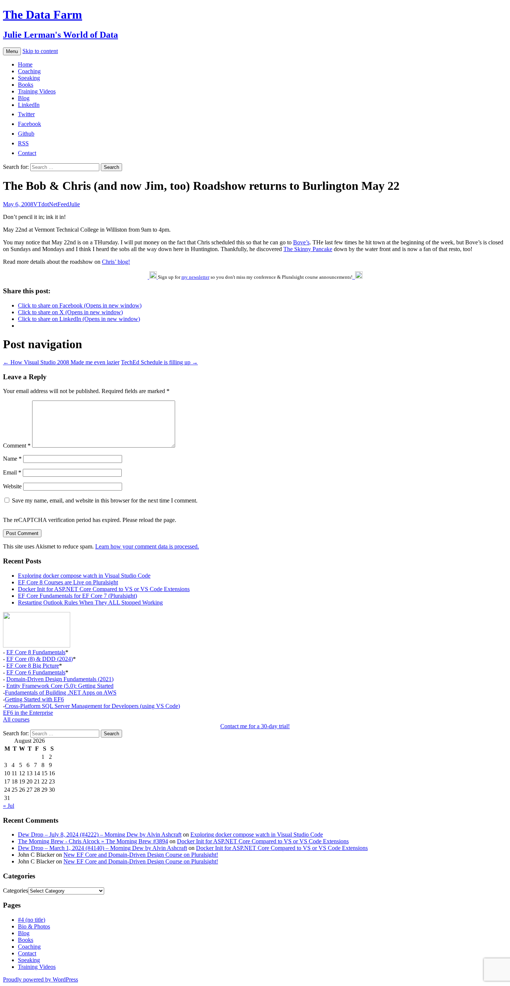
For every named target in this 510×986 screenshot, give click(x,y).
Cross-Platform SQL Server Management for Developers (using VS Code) (92, 706)
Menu (12, 51)
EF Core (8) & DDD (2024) (39, 659)
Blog (23, 98)
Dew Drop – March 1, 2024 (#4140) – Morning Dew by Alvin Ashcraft (102, 848)
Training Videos (37, 91)
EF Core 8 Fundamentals (35, 652)
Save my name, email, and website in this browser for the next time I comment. (105, 500)
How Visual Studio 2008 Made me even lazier (61, 362)
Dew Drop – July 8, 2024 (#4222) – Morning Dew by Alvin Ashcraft (99, 834)
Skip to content (40, 51)
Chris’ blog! (116, 262)
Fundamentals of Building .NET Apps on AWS (60, 692)
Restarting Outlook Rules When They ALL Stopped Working (90, 602)
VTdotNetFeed (51, 204)
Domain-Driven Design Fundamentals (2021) (59, 679)
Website (12, 486)
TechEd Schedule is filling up (159, 362)
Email (12, 472)
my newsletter (195, 277)
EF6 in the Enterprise (28, 713)
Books (25, 84)
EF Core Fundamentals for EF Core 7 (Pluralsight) (77, 596)
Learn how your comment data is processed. (147, 546)
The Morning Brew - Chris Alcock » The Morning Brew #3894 (93, 841)
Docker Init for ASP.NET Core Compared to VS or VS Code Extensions (104, 589)
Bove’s (301, 242)
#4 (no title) (31, 920)
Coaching (29, 71)
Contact (27, 953)
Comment (17, 445)
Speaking (29, 78)
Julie (74, 204)
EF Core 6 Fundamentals (35, 672)
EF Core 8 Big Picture (32, 665)
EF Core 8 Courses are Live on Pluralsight (68, 582)
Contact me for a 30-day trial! (255, 726)
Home (25, 64)
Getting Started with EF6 (34, 699)
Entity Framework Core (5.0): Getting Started (59, 686)
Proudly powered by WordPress (40, 979)
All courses (16, 719)
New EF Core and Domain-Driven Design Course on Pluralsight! (140, 854)
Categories (15, 890)
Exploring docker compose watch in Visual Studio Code (84, 575)
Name (12, 458)
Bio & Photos (34, 926)
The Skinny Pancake (307, 249)
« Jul (8, 806)
